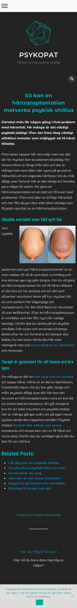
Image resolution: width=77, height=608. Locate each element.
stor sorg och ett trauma (54, 377)
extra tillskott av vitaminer (52, 345)
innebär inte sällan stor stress (37, 425)
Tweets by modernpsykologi (38, 515)
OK (39, 602)
